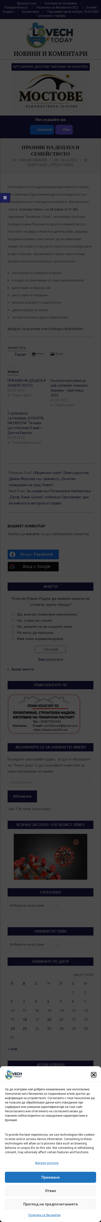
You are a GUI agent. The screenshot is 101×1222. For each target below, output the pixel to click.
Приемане (50, 1177)
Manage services (47, 1163)
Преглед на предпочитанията (50, 1204)
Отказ (50, 1191)
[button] (93, 1074)
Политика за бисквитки (44, 1215)
